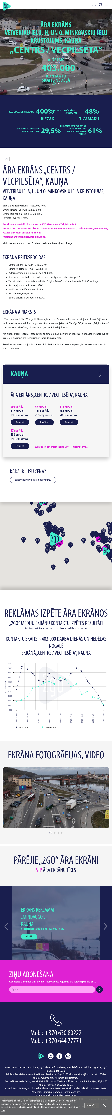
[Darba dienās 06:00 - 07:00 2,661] (16, 689)
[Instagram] (51, 1056)
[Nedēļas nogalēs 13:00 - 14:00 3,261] (54, 684)
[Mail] (68, 1056)
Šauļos (52, 1081)
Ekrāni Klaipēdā (77, 1088)
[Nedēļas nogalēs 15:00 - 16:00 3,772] (65, 679)
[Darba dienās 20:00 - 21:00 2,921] (92, 687)
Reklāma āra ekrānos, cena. (20, 1074)
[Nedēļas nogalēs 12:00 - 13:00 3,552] (49, 681)
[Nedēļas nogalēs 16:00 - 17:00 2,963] (71, 687)
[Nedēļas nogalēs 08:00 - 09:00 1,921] (27, 696)
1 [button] (53, 83)
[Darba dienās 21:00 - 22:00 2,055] (98, 695)
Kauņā (35, 1081)
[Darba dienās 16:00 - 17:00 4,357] (71, 673)
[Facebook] (59, 1056)
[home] (41, 1056)
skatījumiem (18, 415)
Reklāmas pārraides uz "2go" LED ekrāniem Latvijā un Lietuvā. (66, 1074)
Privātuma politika (81, 1067)
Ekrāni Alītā (41, 1095)
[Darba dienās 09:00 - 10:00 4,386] (33, 673)
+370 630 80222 (63, 1033)
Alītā (84, 1081)
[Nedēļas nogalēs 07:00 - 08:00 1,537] (22, 700)
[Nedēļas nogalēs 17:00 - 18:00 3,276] (76, 684)
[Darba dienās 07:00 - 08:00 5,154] (22, 666)
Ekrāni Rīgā (70, 1095)
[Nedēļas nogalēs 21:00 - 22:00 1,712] (98, 698)
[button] (105, 926)
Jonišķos (92, 1081)
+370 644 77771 (63, 1041)
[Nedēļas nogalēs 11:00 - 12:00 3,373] (43, 683)
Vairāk (29, 936)
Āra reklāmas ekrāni (15, 1081)
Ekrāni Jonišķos (56, 1095)
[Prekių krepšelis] (100, 4)
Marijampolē (63, 1081)
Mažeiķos (76, 1081)
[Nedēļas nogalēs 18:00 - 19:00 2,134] (82, 694)
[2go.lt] (7, 6)
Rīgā (100, 1081)
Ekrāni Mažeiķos (72, 1092)
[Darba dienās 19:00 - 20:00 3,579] (87, 681)
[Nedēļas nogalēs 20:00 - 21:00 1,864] (92, 697)
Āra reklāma (66, 1085)
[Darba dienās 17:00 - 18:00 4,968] (76, 668)
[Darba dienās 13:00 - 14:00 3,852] (54, 678)
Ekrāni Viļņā (48, 1088)
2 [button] (57, 83)
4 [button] (62, 833)
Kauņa (19, 374)
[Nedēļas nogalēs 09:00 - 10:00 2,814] (33, 688)
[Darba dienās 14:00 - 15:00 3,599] (60, 681)
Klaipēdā (43, 1081)
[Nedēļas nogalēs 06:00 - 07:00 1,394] (16, 701)
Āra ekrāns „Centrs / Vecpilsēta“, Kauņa (49, 395)
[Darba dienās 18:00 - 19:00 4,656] (82, 671)
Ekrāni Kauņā (61, 1088)
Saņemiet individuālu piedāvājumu (33, 480)
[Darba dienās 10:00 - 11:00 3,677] (38, 680)
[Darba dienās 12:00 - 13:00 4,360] (49, 673)
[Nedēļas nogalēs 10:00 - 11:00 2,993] (38, 686)
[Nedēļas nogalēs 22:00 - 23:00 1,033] (103, 704)
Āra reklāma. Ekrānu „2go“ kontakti (23, 1088)
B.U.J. (62, 1071)
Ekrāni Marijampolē (52, 1092)
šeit (3, 1110)
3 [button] (58, 833)
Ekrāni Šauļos (93, 1088)
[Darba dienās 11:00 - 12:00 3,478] (43, 682)
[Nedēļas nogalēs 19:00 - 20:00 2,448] (87, 691)
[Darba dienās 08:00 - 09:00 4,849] (27, 669)
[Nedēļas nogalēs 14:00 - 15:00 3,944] (60, 677)
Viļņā (28, 1081)
